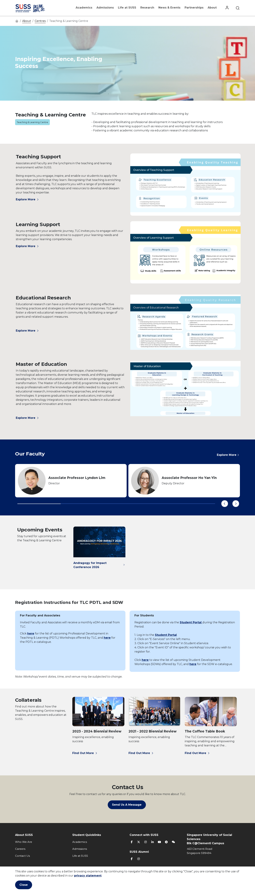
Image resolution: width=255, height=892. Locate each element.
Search (237, 8)
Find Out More (83, 753)
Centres (40, 21)
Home (17, 20)
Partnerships (194, 7)
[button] (224, 503)
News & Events (169, 7)
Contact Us (22, 855)
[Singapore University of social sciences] (36, 8)
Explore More (25, 199)
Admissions (105, 7)
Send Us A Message (127, 804)
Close (23, 884)
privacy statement (87, 875)
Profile (227, 8)
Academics (84, 7)
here (30, 633)
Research (147, 7)
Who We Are (23, 842)
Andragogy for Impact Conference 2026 (90, 565)
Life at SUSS (127, 7)
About (212, 7)
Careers (20, 848)
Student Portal (191, 622)
